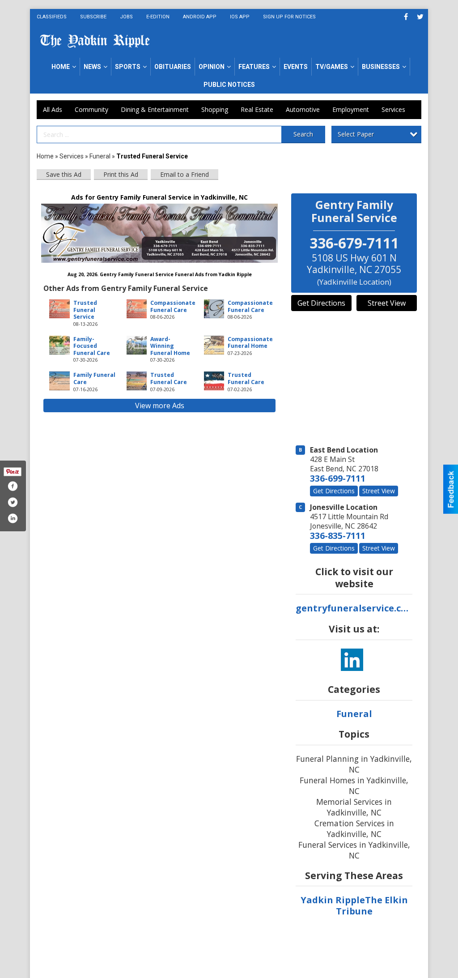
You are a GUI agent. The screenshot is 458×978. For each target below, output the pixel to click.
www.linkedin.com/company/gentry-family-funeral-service (352, 660)
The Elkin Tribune (372, 905)
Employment (350, 109)
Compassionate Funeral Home (250, 342)
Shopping (214, 109)
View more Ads (159, 405)
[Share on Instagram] (12, 518)
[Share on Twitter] (12, 502)
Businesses (381, 66)
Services (393, 109)
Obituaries (172, 66)
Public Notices (229, 84)
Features (254, 66)
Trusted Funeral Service (85, 309)
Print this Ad (120, 174)
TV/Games (331, 66)
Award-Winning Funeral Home (170, 346)
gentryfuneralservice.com (354, 608)
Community (91, 109)
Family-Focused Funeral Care (91, 346)
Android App (199, 17)
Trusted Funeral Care (168, 378)
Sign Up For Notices (289, 17)
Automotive (303, 109)
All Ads (52, 109)
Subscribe (93, 17)
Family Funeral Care (94, 378)
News (92, 66)
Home (60, 66)
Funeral (99, 156)
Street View (387, 303)
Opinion (212, 66)
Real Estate (257, 109)
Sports (127, 66)
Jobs (126, 17)
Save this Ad (63, 174)
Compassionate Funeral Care (172, 306)
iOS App (240, 17)
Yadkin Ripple (333, 900)
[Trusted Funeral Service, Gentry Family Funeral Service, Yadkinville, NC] (159, 233)
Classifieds (52, 17)
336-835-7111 (337, 536)
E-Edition (158, 17)
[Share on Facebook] (12, 486)
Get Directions (321, 303)
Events (296, 66)
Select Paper (356, 134)
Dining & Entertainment (155, 109)
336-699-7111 (337, 478)
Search (303, 134)
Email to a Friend (184, 174)
